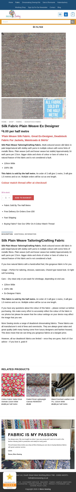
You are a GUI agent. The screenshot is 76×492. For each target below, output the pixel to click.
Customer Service (30, 482)
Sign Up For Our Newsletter (37, 7)
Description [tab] (7, 234)
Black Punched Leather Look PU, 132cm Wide (62, 400)
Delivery (44, 482)
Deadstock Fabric (33, 122)
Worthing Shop (20, 7)
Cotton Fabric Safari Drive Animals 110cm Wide (11, 400)
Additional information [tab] (25, 234)
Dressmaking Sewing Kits (31, 2)
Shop (11, 122)
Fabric (17, 2)
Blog (59, 7)
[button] (60, 14)
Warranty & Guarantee (16, 484)
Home (11, 2)
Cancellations (35, 484)
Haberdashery (62, 2)
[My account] (66, 14)
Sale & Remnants (49, 2)
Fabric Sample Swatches (60, 482)
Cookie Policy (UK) (38, 486)
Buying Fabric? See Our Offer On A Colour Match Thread (29, 224)
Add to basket (23, 198)
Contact (52, 7)
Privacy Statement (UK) (59, 484)
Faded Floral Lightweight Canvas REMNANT (36, 400)
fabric (9, 173)
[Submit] (73, 22)
